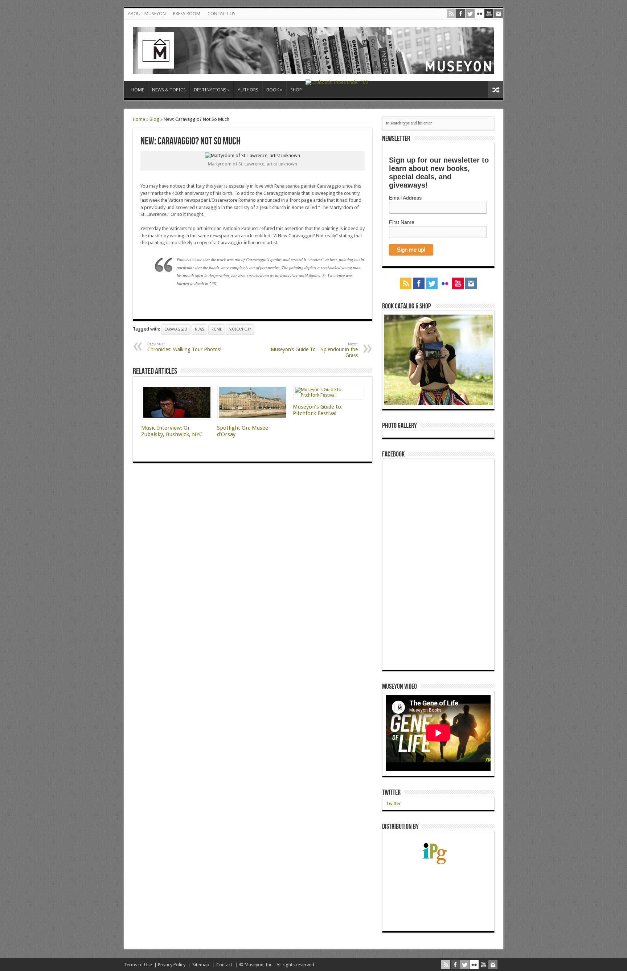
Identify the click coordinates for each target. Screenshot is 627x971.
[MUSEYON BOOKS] (313, 68)
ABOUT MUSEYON (147, 13)
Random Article (495, 89)
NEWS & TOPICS (169, 90)
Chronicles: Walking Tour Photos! (184, 347)
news (199, 329)
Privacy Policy (171, 964)
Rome (217, 329)
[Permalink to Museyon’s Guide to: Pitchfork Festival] (328, 395)
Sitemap (200, 964)
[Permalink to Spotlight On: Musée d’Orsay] (253, 417)
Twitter (391, 792)
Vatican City (240, 329)
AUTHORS (248, 90)
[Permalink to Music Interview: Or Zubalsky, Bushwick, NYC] (177, 417)
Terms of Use (138, 964)
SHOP (296, 90)
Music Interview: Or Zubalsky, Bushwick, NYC (171, 431)
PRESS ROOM (186, 13)
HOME (137, 90)
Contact (224, 964)
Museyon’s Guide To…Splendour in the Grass (314, 350)
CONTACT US (221, 13)
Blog (154, 119)
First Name (401, 222)
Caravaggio (175, 329)
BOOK (274, 90)
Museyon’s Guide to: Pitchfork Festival (318, 410)
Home (139, 119)
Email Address (405, 198)
